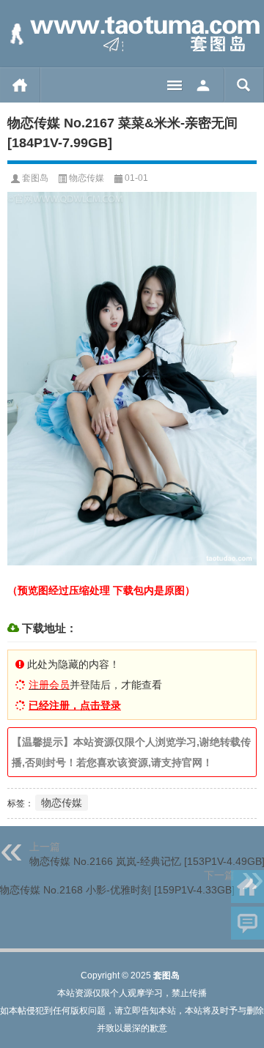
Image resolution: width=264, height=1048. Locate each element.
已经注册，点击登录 (75, 705)
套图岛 (35, 178)
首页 (20, 85)
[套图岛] (132, 34)
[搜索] (244, 85)
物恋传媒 (86, 178)
